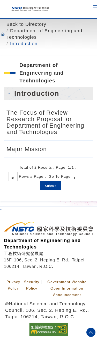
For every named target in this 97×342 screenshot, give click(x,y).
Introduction (24, 43)
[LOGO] (28, 8)
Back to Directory (26, 24)
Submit (50, 185)
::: (8, 92)
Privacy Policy (13, 285)
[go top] (90, 332)
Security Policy (31, 285)
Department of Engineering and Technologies (44, 34)
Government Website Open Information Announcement (67, 288)
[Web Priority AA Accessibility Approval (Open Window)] (48, 329)
